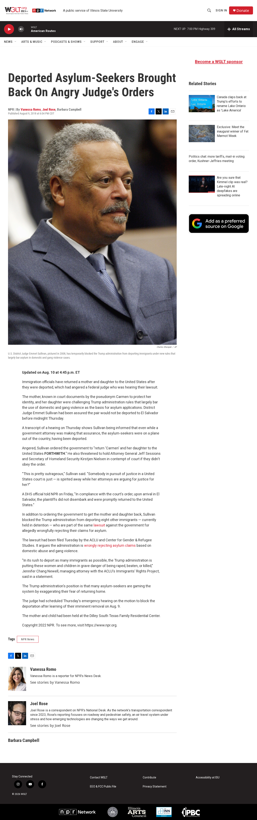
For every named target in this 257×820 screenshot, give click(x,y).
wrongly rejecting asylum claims (110, 545)
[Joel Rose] (17, 713)
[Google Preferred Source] (219, 223)
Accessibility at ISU (207, 777)
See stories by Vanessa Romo (55, 682)
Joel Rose (48, 109)
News (8, 41)
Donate (243, 10)
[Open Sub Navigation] (15, 41)
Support (97, 41)
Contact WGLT (99, 777)
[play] (9, 29)
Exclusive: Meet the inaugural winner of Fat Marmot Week (232, 131)
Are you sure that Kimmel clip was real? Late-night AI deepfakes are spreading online (232, 186)
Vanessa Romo (31, 109)
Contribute (149, 777)
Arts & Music (31, 41)
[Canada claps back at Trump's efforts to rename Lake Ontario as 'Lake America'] (202, 103)
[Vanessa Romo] (17, 679)
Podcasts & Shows (66, 41)
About (118, 41)
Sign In (221, 10)
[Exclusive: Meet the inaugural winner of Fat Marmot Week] (202, 133)
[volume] (21, 29)
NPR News (27, 639)
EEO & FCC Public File (103, 786)
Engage (138, 41)
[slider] (27, 29)
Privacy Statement (154, 786)
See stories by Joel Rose (50, 725)
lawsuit (99, 525)
